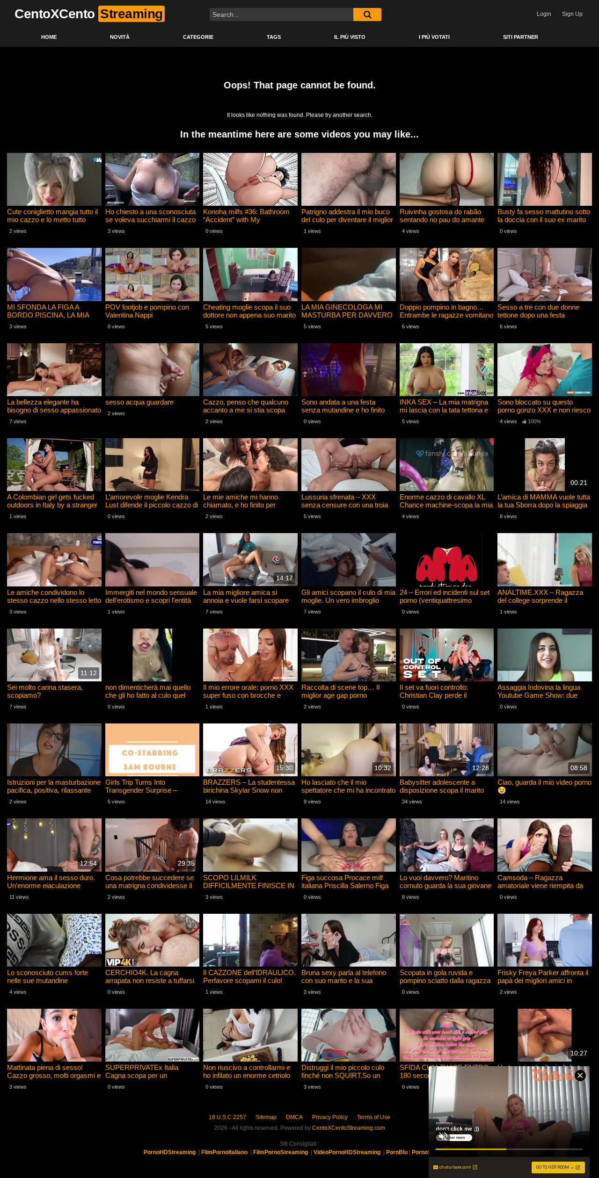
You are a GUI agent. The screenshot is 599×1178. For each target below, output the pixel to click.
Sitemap (266, 1117)
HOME (49, 37)
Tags (274, 37)
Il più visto (349, 37)
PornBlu (397, 1152)
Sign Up (572, 14)
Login (544, 14)
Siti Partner (520, 37)
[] (367, 14)
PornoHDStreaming (170, 1152)
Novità (120, 37)
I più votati (434, 37)
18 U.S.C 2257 (227, 1117)
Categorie (198, 37)
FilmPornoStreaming (280, 1152)
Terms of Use (373, 1117)
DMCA (294, 1117)
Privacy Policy (330, 1117)
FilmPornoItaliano (224, 1152)
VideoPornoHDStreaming (347, 1152)
